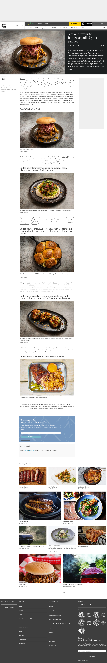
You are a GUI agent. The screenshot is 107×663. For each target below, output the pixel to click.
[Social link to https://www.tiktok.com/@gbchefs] (90, 604)
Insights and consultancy (55, 615)
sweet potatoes (35, 347)
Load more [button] (62, 592)
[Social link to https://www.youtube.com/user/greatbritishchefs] (87, 604)
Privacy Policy (52, 645)
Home (20, 606)
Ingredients (22, 623)
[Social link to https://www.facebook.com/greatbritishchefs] (79, 604)
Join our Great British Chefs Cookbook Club (60, 624)
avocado (34, 224)
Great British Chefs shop (55, 619)
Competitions (22, 639)
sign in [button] (26, 450)
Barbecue (22, 79)
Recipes (21, 610)
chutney (22, 349)
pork (68, 283)
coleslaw (31, 285)
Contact (51, 606)
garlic (34, 287)
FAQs (50, 628)
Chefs (20, 614)
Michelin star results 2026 (25, 618)
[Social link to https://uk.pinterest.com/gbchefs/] (82, 604)
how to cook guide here (64, 100)
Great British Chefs (12, 79)
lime (35, 349)
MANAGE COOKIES (9, 607)
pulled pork (65, 157)
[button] (29, 27)
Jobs (50, 637)
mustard (53, 406)
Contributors (52, 641)
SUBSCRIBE (31, 437)
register (31, 450)
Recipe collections (23, 627)
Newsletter (22, 643)
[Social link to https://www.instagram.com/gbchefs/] (85, 604)
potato (28, 283)
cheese (55, 283)
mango (70, 222)
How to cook (22, 635)
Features (21, 631)
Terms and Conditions (54, 650)
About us (51, 632)
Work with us (52, 610)
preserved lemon (24, 224)
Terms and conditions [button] (83, 660)
